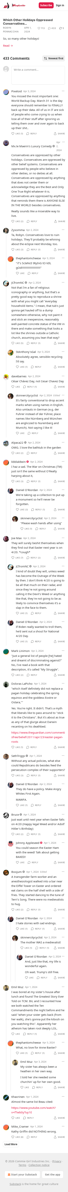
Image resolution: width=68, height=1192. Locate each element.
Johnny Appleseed (27, 843)
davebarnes (18, 376)
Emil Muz (17, 987)
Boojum (16, 872)
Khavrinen (18, 1097)
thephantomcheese (28, 258)
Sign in (60, 5)
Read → (8, 45)
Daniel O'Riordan (27, 490)
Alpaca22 (17, 442)
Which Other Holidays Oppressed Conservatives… (28, 21)
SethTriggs (18, 756)
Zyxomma (18, 230)
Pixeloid (16, 91)
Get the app (52, 1174)
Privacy (56, 1161)
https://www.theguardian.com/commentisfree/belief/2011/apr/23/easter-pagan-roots (38, 737)
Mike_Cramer (20, 1126)
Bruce (15, 814)
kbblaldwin (18, 462)
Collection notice (39, 1165)
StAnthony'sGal (26, 352)
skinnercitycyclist (27, 395)
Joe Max (16, 538)
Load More (11, 1144)
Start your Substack (24, 1174)
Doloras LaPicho (21, 683)
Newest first (55, 58)
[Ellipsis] (63, 91)
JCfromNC (17, 282)
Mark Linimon (20, 651)
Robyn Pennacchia (11, 29)
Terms (22, 1165)
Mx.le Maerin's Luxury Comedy (31, 146)
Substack (15, 1184)
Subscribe (46, 5)
